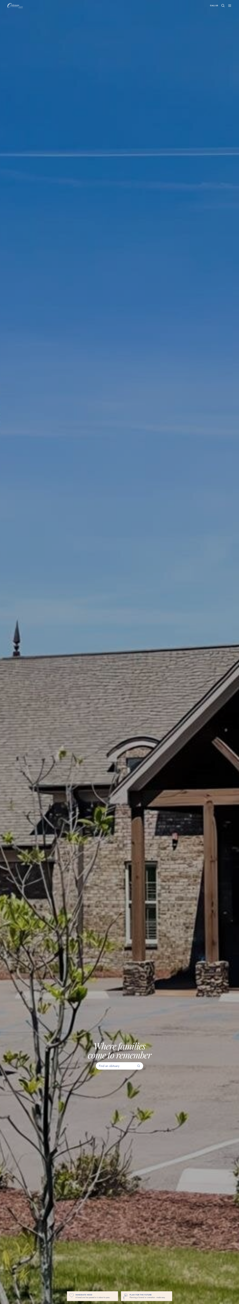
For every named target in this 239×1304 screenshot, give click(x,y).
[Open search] (223, 5)
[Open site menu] (230, 5)
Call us (214, 5)
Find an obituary (109, 1066)
